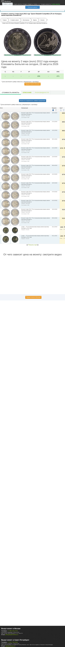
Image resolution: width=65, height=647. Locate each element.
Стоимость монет (7, 4)
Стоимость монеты (10, 92)
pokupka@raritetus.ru (11, 634)
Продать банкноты (46, 4)
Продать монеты (17, 4)
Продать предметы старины (30, 4)
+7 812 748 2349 (13, 642)
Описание (27, 92)
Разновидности (42, 92)
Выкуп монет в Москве (10, 628)
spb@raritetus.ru (10, 646)
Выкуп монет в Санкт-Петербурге (15, 640)
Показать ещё (32, 245)
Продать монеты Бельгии (32, 84)
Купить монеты (56, 4)
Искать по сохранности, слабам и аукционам (32, 100)
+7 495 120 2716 (13, 631)
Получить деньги (32, 7)
